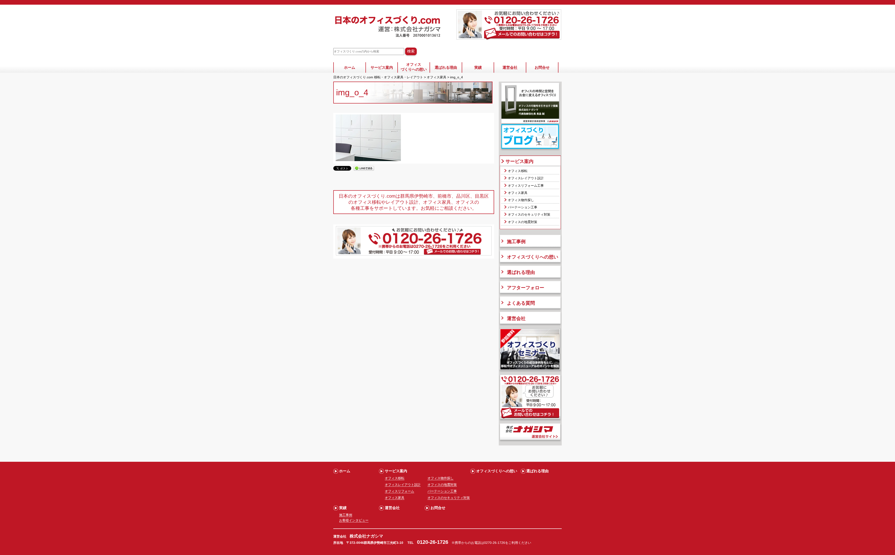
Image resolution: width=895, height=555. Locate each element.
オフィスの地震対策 (522, 222)
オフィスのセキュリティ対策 (529, 214)
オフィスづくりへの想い (414, 66)
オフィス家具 (517, 193)
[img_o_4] (368, 160)
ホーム (349, 67)
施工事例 (516, 241)
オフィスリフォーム (399, 491)
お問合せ (542, 67)
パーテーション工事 (522, 207)
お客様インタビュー (353, 520)
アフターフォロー (525, 287)
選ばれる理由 (446, 67)
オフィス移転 (517, 171)
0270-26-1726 (494, 543)
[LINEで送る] (364, 168)
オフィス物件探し (521, 200)
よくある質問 (521, 303)
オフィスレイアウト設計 (526, 178)
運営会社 (510, 67)
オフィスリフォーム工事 (526, 185)
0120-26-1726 (432, 542)
